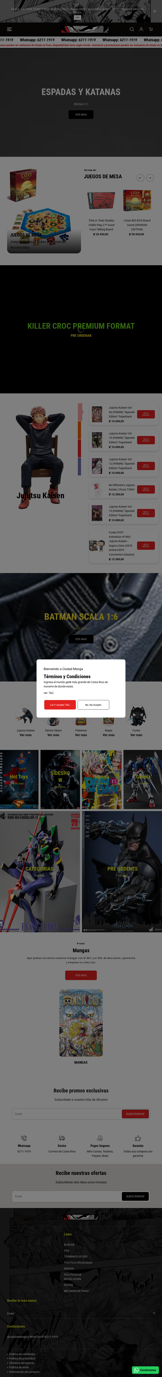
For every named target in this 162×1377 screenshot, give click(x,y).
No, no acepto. (93, 704)
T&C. (52, 693)
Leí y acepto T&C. (60, 704)
